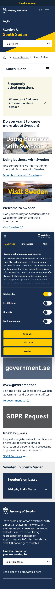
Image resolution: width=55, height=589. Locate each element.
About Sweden (21, 57)
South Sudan (16, 68)
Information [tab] (27, 244)
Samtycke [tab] (10, 244)
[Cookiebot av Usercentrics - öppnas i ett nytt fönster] (39, 236)
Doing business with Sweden (21, 175)
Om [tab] (45, 244)
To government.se (14, 400)
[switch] (47, 303)
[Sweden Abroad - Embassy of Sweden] (17, 10)
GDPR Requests (12, 456)
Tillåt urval (27, 342)
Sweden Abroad (27, 3)
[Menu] (48, 10)
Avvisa (27, 351)
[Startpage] (6, 57)
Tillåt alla (27, 334)
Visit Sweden (11, 227)
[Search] (41, 10)
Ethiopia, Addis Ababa (22, 489)
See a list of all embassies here (22, 572)
